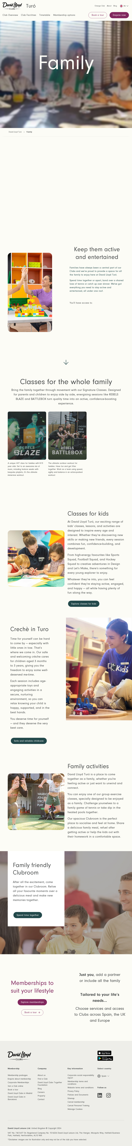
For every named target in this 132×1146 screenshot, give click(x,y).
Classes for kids (28, 321)
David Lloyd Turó (15, 132)
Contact (41, 1099)
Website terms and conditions (81, 1087)
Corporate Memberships (18, 1082)
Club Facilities (28, 15)
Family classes (27, 312)
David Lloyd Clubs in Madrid (20, 1093)
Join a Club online (15, 1086)
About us (42, 1075)
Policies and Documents (78, 1095)
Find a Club (43, 1079)
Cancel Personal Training (78, 1105)
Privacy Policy (73, 1091)
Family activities (28, 340)
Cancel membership (76, 1102)
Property (41, 1096)
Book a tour (13, 1089)
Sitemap (71, 1098)
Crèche (22, 330)
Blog (40, 1088)
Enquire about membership (19, 1079)
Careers (41, 1092)
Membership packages (18, 1075)
